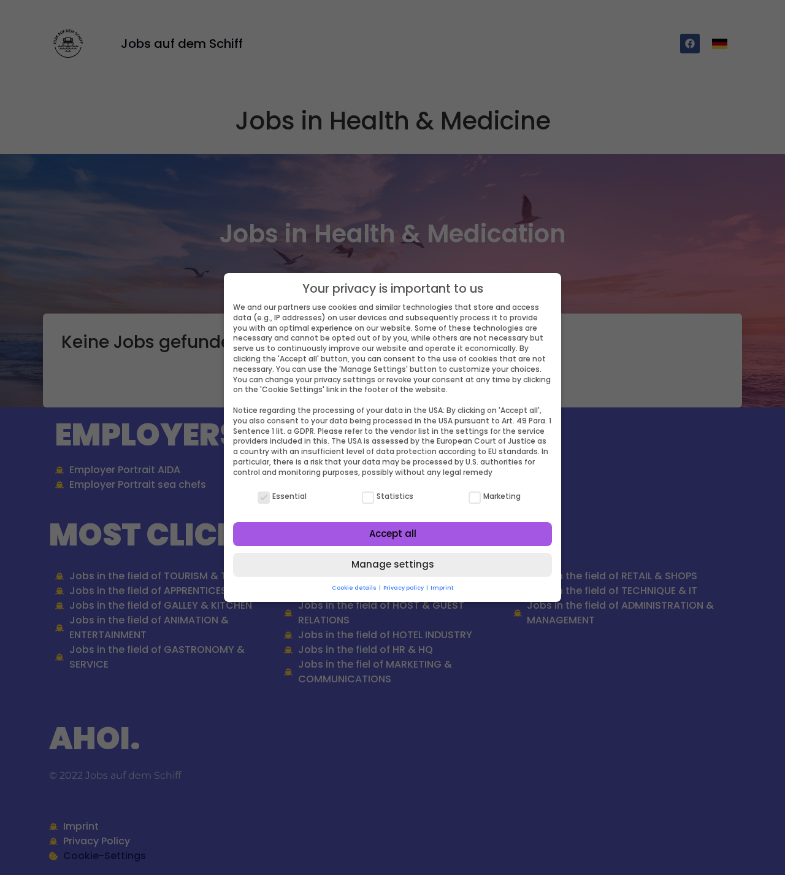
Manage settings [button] (392, 564)
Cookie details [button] (355, 588)
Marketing (502, 496)
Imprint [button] (442, 588)
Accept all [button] (392, 533)
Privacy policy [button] (404, 588)
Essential (289, 496)
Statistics (395, 496)
